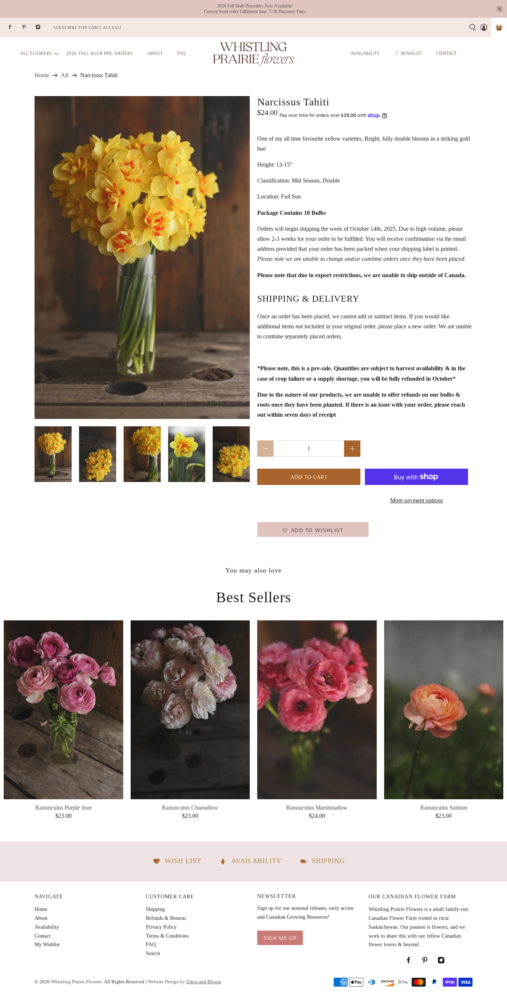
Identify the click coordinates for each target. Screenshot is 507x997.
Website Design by (184, 981)
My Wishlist (47, 944)
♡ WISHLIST (408, 53)
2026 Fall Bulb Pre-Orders (99, 53)
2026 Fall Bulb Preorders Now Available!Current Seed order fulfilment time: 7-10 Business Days (255, 8)
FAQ (181, 53)
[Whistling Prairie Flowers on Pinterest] (29, 29)
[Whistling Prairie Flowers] (253, 53)
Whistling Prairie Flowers (76, 981)
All (64, 75)
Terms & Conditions (167, 936)
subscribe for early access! (87, 27)
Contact (42, 936)
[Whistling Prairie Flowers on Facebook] (14, 29)
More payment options (416, 500)
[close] (499, 9)
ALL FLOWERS (36, 53)
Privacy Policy (161, 927)
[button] (313, 529)
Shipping (155, 909)
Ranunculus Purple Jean (63, 807)
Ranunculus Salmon (443, 807)
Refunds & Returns (166, 918)
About (155, 53)
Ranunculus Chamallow (190, 807)
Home (42, 75)
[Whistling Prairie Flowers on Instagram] (43, 29)
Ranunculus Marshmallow (317, 807)
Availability (47, 927)
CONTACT (446, 53)
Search (153, 953)
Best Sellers (253, 597)
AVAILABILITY (365, 53)
